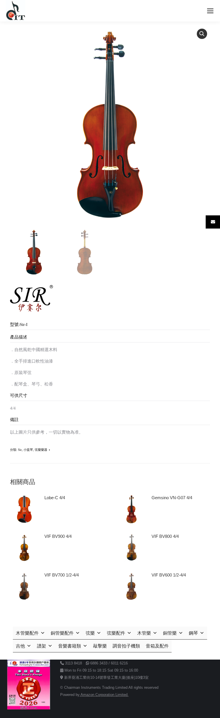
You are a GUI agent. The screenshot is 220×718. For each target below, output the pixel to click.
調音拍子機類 (126, 646)
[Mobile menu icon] (210, 11)
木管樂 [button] (144, 633)
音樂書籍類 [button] (69, 646)
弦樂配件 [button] (116, 633)
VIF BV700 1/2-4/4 (61, 575)
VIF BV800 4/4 (165, 536)
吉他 (20, 646)
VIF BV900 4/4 (58, 536)
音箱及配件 (157, 646)
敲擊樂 (100, 646)
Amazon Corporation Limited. (104, 695)
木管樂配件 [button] (27, 633)
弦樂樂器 (41, 449)
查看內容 (55, 514)
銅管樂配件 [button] (62, 633)
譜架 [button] (41, 646)
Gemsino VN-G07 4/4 (172, 497)
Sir (20, 449)
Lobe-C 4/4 (54, 497)
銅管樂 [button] (170, 633)
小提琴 (28, 449)
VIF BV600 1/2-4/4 (169, 575)
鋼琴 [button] (193, 633)
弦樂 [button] (90, 633)
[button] (202, 34)
